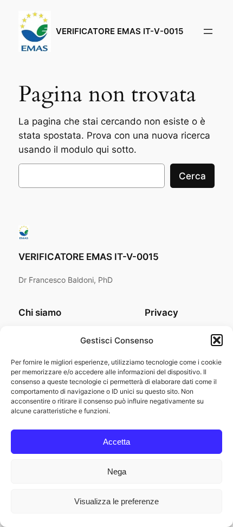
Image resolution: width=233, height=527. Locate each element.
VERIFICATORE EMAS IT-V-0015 (119, 31)
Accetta (116, 441)
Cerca (192, 176)
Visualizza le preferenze (116, 501)
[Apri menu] (208, 31)
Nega (116, 471)
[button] (216, 340)
